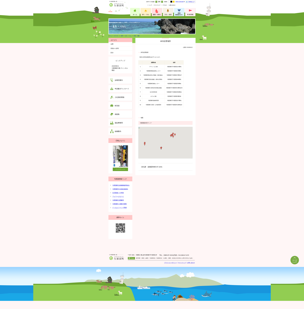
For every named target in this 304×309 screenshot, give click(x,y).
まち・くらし (128, 35)
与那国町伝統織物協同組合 (121, 185)
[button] (173, 136)
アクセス (165, 5)
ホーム (110, 35)
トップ (150, 5)
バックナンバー (120, 169)
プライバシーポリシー (170, 262)
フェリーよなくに (118, 196)
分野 (122, 35)
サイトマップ (157, 5)
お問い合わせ (172, 5)
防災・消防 (136, 35)
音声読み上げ (191, 2)
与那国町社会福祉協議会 (120, 189)
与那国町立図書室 (118, 200)
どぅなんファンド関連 (119, 207)
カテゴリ (116, 35)
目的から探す (115, 48)
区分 (112, 52)
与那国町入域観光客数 (119, 204)
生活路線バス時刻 (118, 193)
